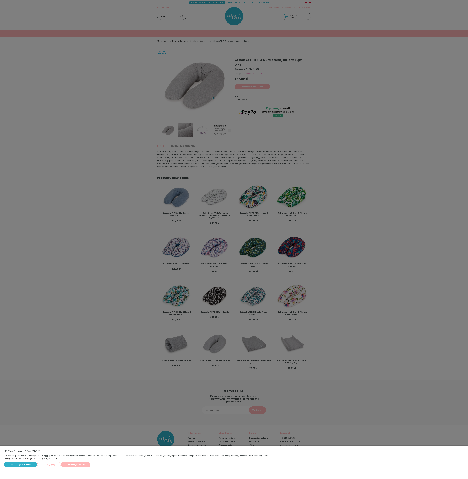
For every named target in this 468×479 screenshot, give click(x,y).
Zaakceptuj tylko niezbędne (20, 465)
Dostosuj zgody (49, 465)
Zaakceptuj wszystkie (76, 465)
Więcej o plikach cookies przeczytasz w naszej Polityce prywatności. (32, 458)
